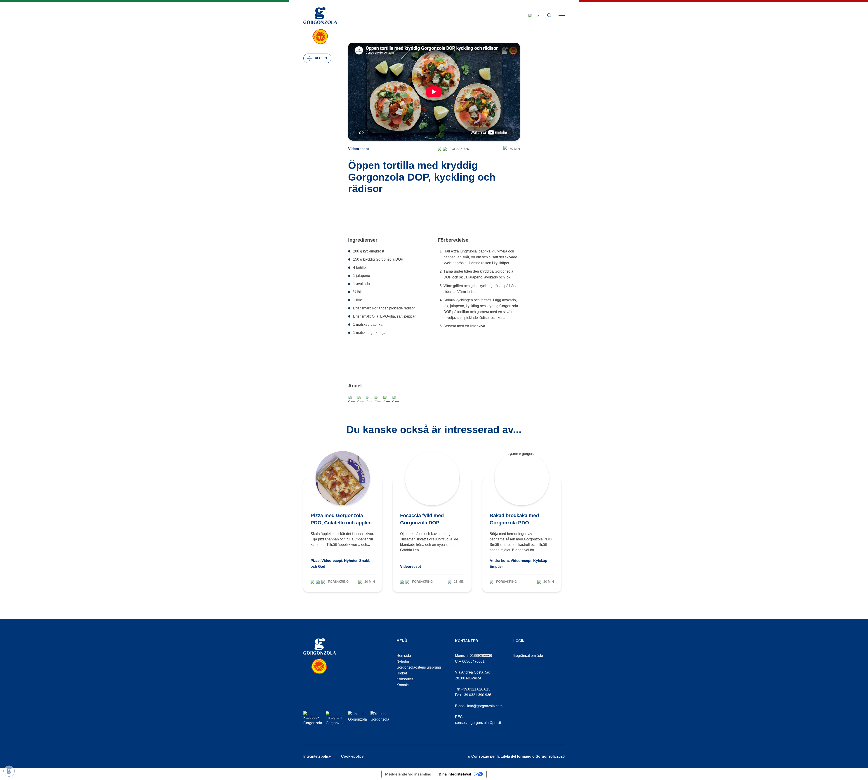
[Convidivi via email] (369, 399)
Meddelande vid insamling (408, 774)
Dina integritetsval (455, 774)
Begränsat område (528, 655)
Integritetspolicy (317, 756)
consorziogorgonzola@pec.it (478, 723)
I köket (401, 673)
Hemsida (403, 655)
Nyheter (402, 661)
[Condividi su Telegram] (378, 399)
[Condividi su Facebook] (351, 399)
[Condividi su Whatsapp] (360, 399)
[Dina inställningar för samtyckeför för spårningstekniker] (9, 771)
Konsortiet (404, 679)
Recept (321, 58)
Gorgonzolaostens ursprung (418, 667)
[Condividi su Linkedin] (395, 399)
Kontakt (402, 685)
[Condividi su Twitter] (386, 399)
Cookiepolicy (352, 756)
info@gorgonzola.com (484, 706)
